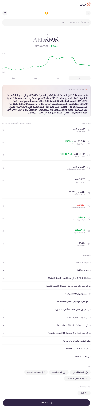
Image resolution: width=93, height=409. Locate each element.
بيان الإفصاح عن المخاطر (75, 378)
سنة (13, 78)
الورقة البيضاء (57, 372)
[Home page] (85, 4)
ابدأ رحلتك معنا (46, 402)
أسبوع (57, 78)
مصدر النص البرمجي (34, 372)
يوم (80, 78)
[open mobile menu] (3, 4)
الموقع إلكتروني (78, 372)
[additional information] (3, 130)
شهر (35, 78)
